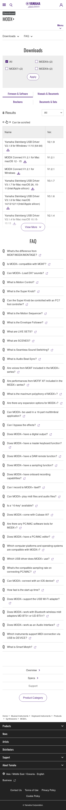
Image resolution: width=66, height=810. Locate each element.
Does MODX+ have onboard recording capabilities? (28, 476)
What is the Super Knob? (21, 291)
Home (5, 715)
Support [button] (6, 757)
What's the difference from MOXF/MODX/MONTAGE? (22, 253)
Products (58, 715)
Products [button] (7, 726)
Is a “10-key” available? (20, 505)
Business (7, 780)
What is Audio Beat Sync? (22, 359)
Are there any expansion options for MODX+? (32, 403)
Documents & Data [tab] (48, 102)
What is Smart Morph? (19, 647)
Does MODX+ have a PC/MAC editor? (28, 536)
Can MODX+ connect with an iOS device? (30, 580)
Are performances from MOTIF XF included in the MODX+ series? (34, 382)
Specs (31, 678)
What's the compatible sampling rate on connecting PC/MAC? (29, 569)
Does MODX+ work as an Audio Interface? (31, 625)
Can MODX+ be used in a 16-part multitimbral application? (32, 414)
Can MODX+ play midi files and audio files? (31, 496)
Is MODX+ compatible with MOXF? (26, 264)
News (5, 734)
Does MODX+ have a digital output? (27, 434)
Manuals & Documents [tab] (48, 94)
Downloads (9, 36)
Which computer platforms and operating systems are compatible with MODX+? (35, 547)
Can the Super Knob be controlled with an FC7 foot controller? (33, 302)
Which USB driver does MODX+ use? (28, 558)
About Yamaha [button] (9, 765)
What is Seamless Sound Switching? (28, 349)
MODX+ (23, 718)
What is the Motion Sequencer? (25, 313)
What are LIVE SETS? (20, 331)
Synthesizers (11, 718)
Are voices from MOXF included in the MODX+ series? (33, 370)
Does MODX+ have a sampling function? (30, 465)
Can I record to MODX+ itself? (24, 487)
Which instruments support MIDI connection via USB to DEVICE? (33, 636)
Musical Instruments (19, 715)
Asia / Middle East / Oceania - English (25, 773)
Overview (31, 670)
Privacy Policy (49, 790)
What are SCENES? (18, 340)
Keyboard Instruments (41, 715)
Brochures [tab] (18, 102)
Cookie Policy (33, 796)
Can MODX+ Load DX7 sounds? (25, 273)
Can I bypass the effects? (21, 425)
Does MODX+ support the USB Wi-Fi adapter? (33, 599)
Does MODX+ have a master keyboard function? (34, 443)
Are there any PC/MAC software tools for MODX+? (30, 525)
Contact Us (16, 790)
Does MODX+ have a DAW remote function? (32, 456)
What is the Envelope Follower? (25, 322)
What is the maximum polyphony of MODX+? (32, 394)
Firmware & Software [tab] (18, 94)
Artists (6, 742)
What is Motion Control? (20, 282)
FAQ (26, 36)
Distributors (8, 749)
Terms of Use (31, 790)
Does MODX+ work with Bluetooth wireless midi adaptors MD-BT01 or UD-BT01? (34, 613)
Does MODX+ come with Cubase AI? (28, 514)
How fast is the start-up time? (23, 590)
